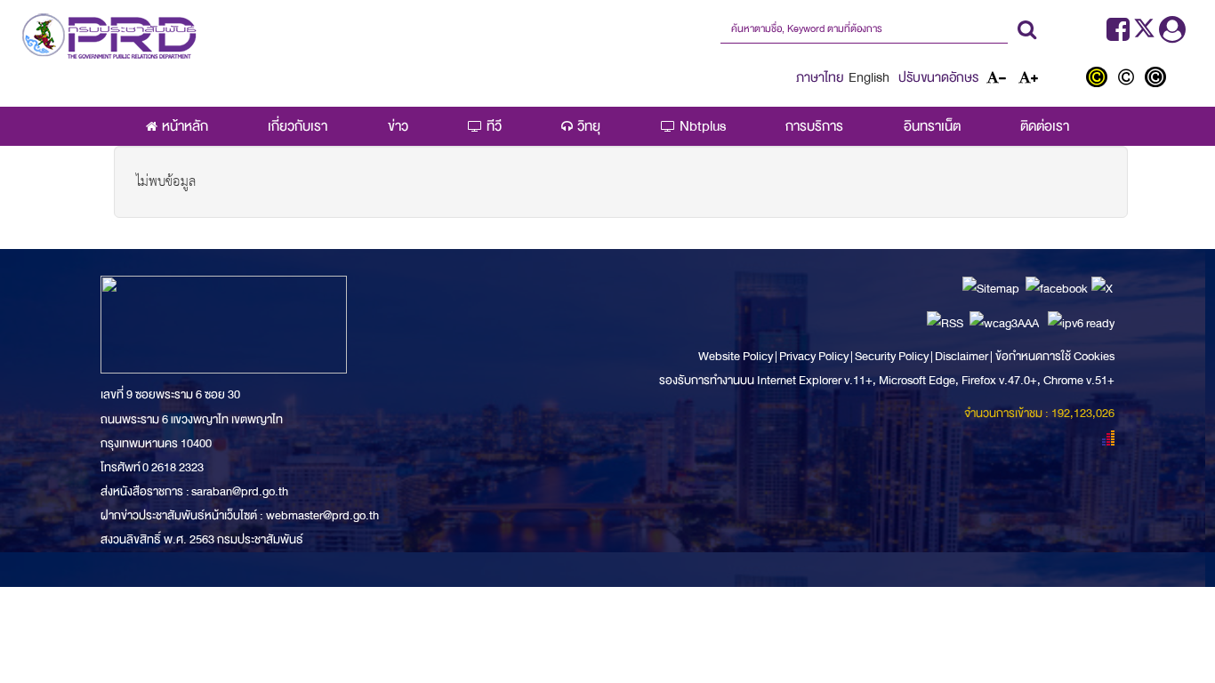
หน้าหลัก (185, 126)
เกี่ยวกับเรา (297, 126)
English (869, 77)
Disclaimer (962, 356)
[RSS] (945, 322)
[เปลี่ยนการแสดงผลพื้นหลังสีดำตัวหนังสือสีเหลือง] (1100, 79)
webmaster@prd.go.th (322, 515)
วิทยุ (588, 126)
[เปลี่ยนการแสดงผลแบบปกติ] (1130, 79)
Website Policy (736, 356)
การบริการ (814, 126)
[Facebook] (1118, 34)
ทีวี (494, 126)
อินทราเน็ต (932, 126)
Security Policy (892, 356)
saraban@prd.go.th (239, 491)
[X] (1102, 287)
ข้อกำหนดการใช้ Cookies (1054, 356)
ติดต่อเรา (1044, 126)
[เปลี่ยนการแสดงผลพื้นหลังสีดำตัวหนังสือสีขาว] (1158, 79)
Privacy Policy (814, 356)
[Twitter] (1146, 34)
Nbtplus (703, 126)
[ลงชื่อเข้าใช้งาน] (1172, 34)
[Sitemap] (990, 287)
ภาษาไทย (820, 77)
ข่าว (398, 126)
